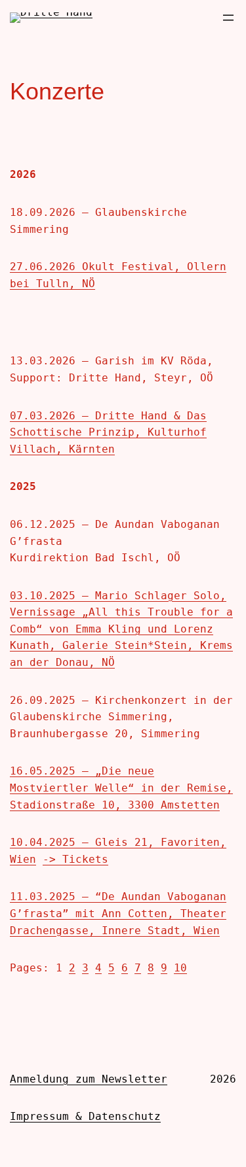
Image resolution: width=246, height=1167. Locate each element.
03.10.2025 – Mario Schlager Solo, (118, 595)
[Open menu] (228, 18)
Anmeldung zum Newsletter (88, 1079)
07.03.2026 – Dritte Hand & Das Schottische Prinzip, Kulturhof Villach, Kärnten (108, 432)
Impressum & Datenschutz (85, 1116)
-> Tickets (75, 859)
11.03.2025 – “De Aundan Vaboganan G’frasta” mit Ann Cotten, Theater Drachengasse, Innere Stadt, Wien (118, 913)
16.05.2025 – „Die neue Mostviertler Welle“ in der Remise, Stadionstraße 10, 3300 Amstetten (121, 787)
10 (180, 968)
